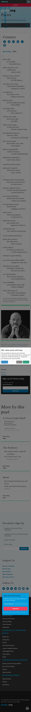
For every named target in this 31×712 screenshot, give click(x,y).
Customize (5, 362)
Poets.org (4, 1)
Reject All (19, 362)
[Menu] (28, 1)
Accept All (26, 362)
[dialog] (15, 356)
